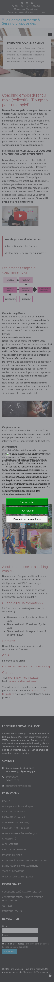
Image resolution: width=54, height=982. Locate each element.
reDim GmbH (38, 528)
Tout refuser (27, 510)
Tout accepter (27, 502)
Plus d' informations (27, 524)
